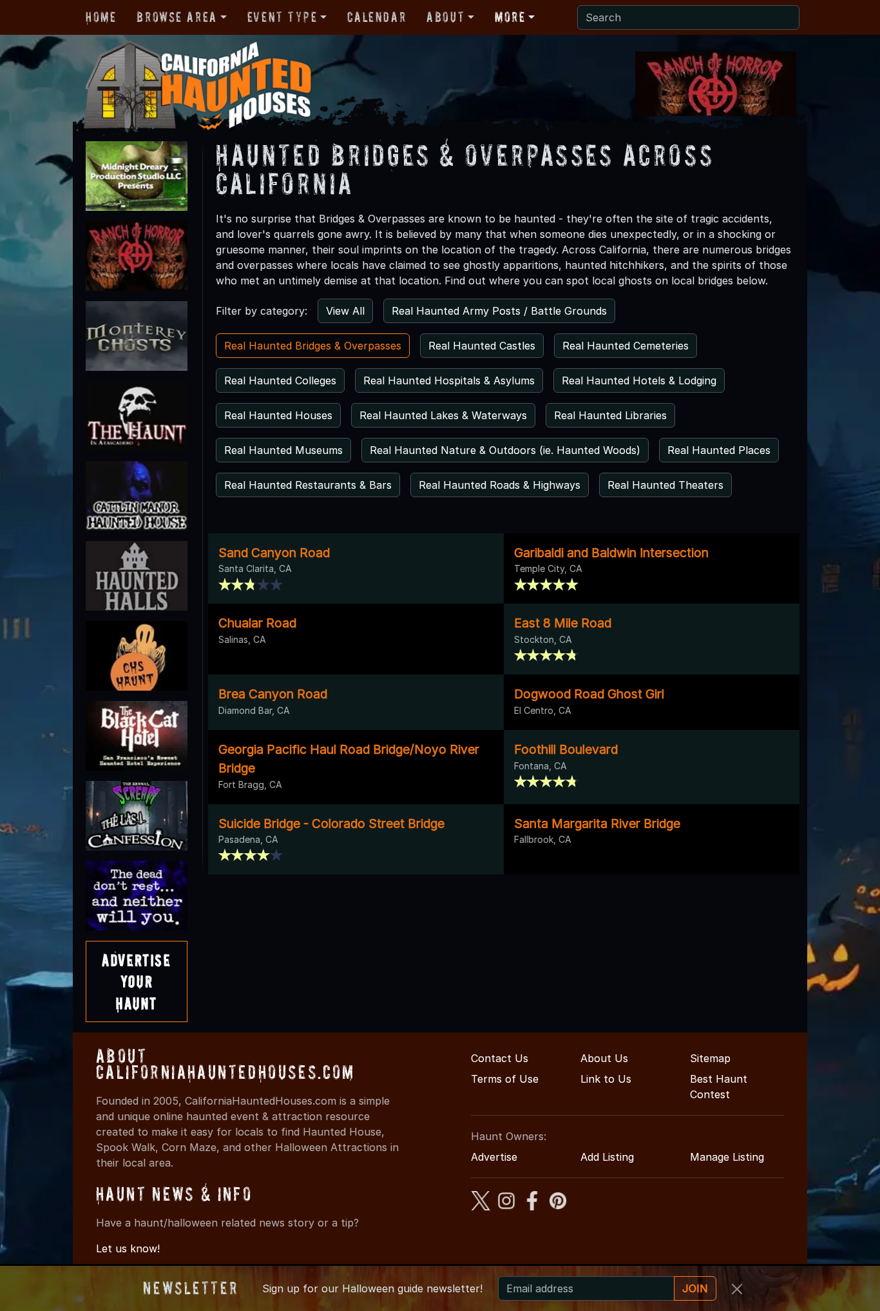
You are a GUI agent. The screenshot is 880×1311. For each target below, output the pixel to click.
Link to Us (605, 1078)
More (510, 17)
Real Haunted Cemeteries (625, 345)
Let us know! (128, 1248)
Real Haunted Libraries (610, 415)
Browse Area (176, 17)
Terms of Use (505, 1078)
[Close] (737, 1289)
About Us (604, 1058)
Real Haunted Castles (481, 345)
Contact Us (499, 1058)
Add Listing (607, 1156)
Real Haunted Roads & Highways (499, 484)
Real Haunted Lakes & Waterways (443, 415)
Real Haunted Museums (283, 450)
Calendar (376, 17)
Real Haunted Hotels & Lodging (639, 380)
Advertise (494, 1156)
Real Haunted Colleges (280, 380)
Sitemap (710, 1058)
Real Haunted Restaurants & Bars (308, 484)
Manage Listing (727, 1156)
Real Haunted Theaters (665, 484)
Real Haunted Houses (278, 415)
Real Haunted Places (718, 450)
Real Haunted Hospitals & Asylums (449, 380)
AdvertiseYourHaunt (136, 981)
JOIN (695, 1288)
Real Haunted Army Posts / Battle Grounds (499, 310)
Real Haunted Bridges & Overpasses (312, 345)
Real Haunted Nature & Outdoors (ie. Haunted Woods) (505, 450)
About (445, 17)
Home (101, 17)
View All (345, 310)
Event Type (282, 17)
